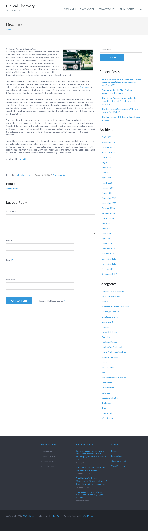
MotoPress (57, 516)
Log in (114, 451)
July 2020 (106, 223)
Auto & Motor (108, 301)
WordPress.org (118, 466)
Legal (104, 362)
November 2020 (109, 203)
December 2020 (109, 198)
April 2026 (106, 137)
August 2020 (108, 218)
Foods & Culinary (109, 332)
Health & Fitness (109, 342)
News (104, 372)
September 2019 (109, 274)
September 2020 (109, 213)
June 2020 (106, 228)
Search (112, 57)
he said (23, 159)
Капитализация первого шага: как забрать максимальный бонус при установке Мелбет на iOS (121, 82)
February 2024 (108, 152)
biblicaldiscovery (24, 175)
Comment (11, 211)
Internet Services (110, 357)
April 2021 (106, 177)
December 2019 (109, 259)
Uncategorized (108, 413)
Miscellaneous (12, 188)
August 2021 (108, 157)
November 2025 (109, 142)
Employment (107, 322)
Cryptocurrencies (110, 317)
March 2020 (107, 243)
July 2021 (106, 162)
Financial (105, 327)
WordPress (88, 516)
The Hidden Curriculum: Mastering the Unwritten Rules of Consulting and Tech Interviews (120, 101)
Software (106, 393)
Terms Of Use (127, 9)
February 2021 (108, 188)
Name (9, 240)
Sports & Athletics (110, 398)
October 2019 (108, 269)
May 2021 (106, 172)
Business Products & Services (115, 306)
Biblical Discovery (30, 516)
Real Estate (107, 382)
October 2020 (108, 208)
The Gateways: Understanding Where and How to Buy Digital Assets (90, 495)
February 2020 (108, 248)
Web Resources (109, 418)
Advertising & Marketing (113, 291)
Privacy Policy (107, 9)
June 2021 (106, 167)
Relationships (108, 387)
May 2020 (106, 233)
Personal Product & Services (114, 377)
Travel (104, 408)
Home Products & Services (114, 352)
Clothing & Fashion (110, 311)
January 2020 (108, 253)
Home (8, 29)
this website (83, 87)
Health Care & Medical (112, 347)
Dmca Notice (87, 9)
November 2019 (109, 264)
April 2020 (106, 238)
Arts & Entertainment (111, 296)
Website (10, 279)
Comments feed (118, 461)
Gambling (106, 337)
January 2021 (108, 193)
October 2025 (108, 147)
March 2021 (107, 183)
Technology (107, 403)
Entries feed (116, 456)
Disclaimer (70, 9)
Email (9, 259)
